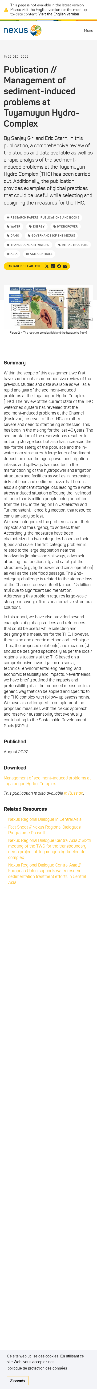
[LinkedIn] (53, 266)
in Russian (73, 793)
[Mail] (65, 266)
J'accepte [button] (17, 1380)
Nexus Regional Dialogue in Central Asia (44, 819)
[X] (47, 266)
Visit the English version (58, 14)
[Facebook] (59, 266)
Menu (88, 30)
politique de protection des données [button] (37, 1368)
